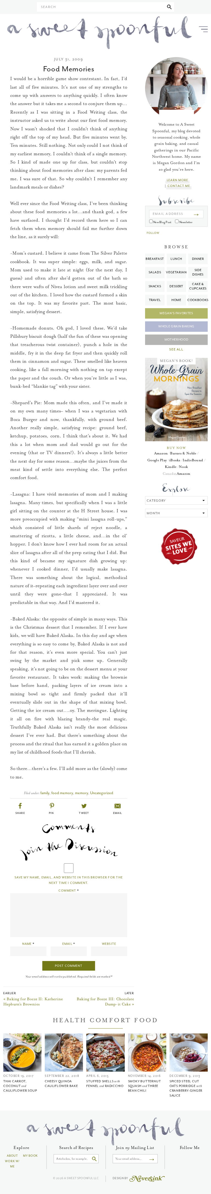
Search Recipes (76, 1147)
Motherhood (176, 340)
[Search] (169, 7)
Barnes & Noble (183, 453)
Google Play (157, 460)
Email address (168, 214)
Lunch (176, 259)
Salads (155, 272)
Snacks (155, 286)
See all (176, 350)
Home (176, 300)
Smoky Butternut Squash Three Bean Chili (144, 1086)
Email (117, 813)
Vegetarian (176, 272)
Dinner (198, 259)
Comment (69, 890)
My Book (30, 1156)
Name (28, 944)
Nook (183, 466)
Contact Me (179, 186)
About (12, 1156)
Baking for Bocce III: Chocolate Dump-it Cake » (105, 1002)
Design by (121, 1178)
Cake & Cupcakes (198, 286)
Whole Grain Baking (176, 326)
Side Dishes (198, 272)
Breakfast (155, 259)
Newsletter (185, 222)
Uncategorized (101, 793)
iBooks (175, 460)
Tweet (84, 813)
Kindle (171, 466)
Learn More (177, 180)
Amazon (161, 453)
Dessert (176, 286)
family (44, 793)
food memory (62, 793)
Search (48, 7)
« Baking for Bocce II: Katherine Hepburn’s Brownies (33, 1002)
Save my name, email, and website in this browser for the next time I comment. (69, 880)
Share (20, 813)
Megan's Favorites (176, 313)
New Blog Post (162, 222)
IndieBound (193, 460)
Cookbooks (198, 300)
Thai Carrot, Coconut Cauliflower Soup (20, 1086)
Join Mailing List (135, 1147)
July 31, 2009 (68, 59)
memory (81, 793)
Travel (155, 300)
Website (109, 944)
